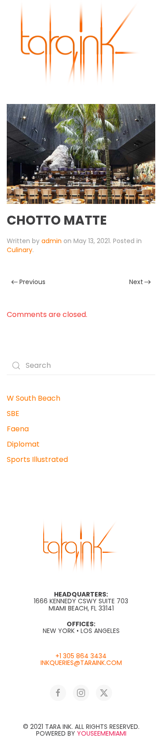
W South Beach (33, 398)
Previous (32, 281)
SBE (13, 413)
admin (51, 240)
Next (136, 281)
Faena (18, 429)
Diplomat (23, 444)
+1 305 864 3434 (81, 655)
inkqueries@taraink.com (81, 662)
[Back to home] (81, 43)
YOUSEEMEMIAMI (101, 733)
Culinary (19, 249)
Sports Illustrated (37, 459)
